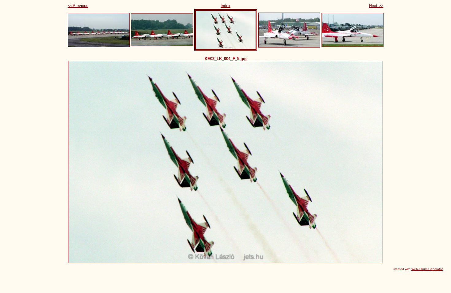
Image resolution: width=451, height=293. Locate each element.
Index (225, 5)
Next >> (376, 5)
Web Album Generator (427, 269)
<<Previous (78, 5)
